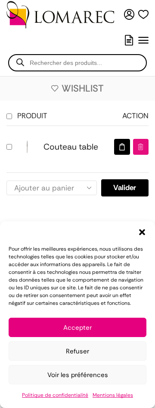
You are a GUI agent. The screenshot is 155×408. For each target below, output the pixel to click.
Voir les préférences (77, 375)
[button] (142, 232)
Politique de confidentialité (55, 395)
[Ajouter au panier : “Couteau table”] (122, 147)
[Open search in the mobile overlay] (77, 62)
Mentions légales (113, 395)
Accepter (77, 327)
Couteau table (70, 146)
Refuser (77, 351)
